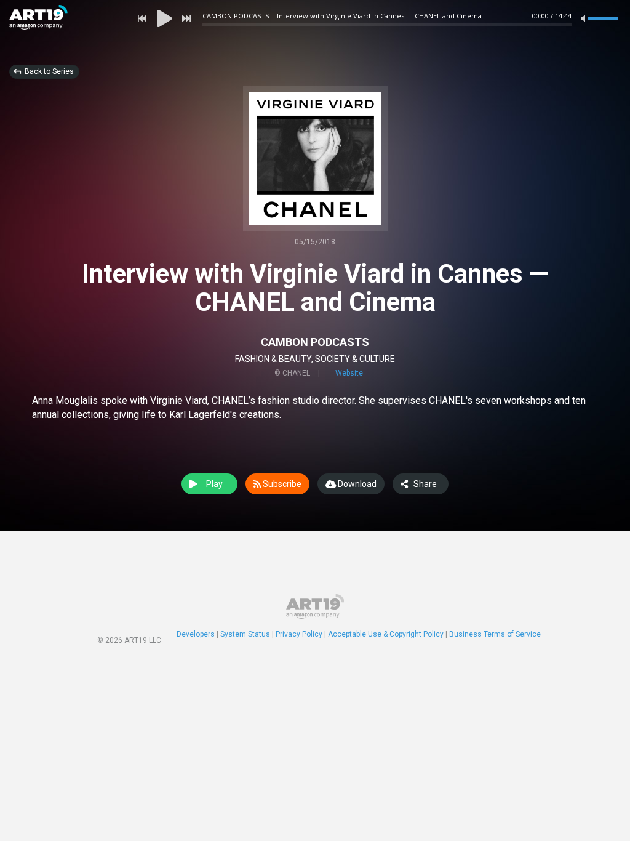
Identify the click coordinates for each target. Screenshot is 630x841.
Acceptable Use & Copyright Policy (386, 634)
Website (349, 373)
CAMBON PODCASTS (315, 342)
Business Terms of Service (495, 634)
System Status (245, 634)
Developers (196, 634)
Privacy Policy (299, 634)
